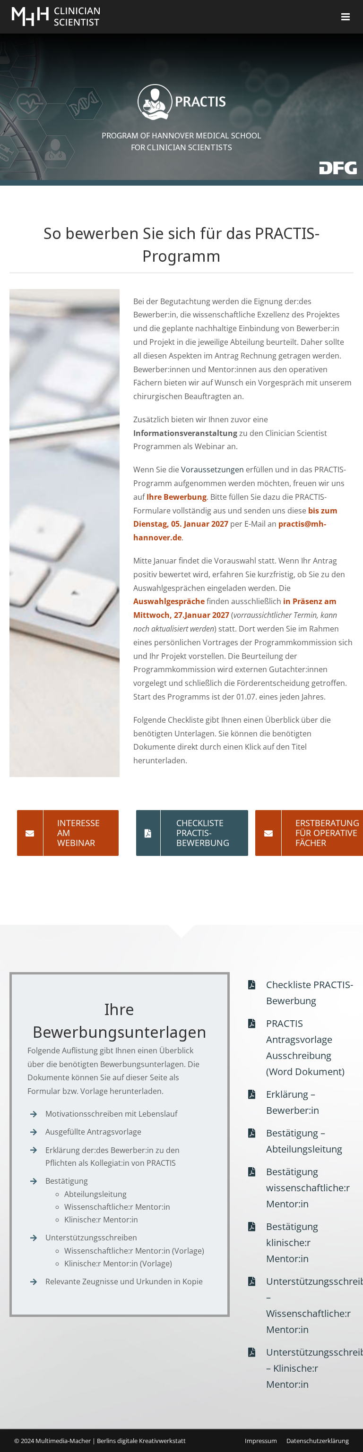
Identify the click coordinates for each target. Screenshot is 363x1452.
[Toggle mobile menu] (346, 17)
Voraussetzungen (212, 469)
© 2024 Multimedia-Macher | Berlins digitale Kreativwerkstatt (100, 1440)
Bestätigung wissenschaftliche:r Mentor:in (308, 1187)
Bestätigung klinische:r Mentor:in (292, 1242)
